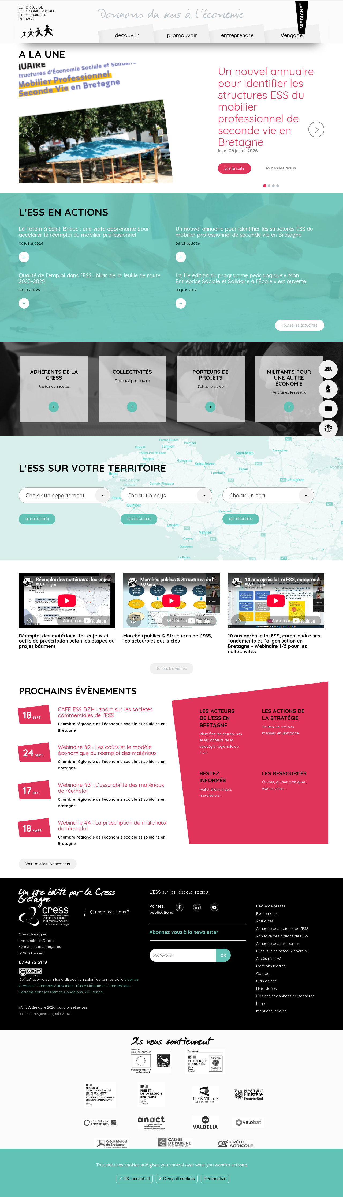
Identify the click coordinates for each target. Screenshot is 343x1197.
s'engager (293, 35)
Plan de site (266, 970)
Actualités (265, 910)
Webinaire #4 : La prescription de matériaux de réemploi (112, 815)
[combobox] (64, 485)
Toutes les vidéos (171, 658)
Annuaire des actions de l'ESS (282, 925)
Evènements (267, 903)
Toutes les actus (281, 156)
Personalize (215, 1178)
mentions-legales (271, 1000)
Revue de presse (270, 895)
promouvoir (182, 35)
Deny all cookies (178, 1178)
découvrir (127, 35)
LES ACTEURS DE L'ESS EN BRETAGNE (217, 707)
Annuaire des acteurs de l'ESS (282, 918)
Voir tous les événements (47, 853)
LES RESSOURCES (284, 763)
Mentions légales (271, 955)
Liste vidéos (266, 978)
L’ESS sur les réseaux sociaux (281, 940)
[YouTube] (214, 896)
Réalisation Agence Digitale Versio (45, 1003)
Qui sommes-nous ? (109, 901)
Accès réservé (268, 948)
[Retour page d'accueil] (41, 30)
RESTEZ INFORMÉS (213, 766)
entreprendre (237, 35)
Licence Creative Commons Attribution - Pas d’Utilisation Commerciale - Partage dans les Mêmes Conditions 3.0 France (78, 975)
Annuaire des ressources (278, 933)
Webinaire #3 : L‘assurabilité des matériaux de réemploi (111, 777)
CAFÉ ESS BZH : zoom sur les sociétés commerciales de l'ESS (105, 702)
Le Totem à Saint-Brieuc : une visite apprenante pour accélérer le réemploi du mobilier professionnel (269, 101)
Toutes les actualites (300, 314)
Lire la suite (234, 156)
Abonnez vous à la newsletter (184, 922)
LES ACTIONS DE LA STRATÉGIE (283, 704)
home (261, 993)
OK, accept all (136, 1178)
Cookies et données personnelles (285, 985)
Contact (263, 963)
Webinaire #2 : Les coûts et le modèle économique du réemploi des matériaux (107, 740)
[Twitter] (197, 896)
